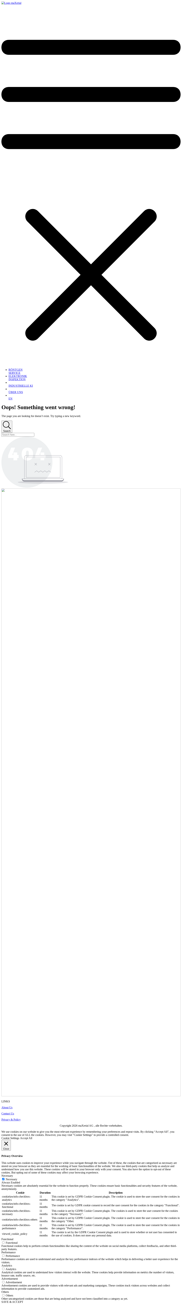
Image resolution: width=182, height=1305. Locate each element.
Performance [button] (8, 1252)
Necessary (11, 1179)
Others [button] (5, 1291)
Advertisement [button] (9, 1278)
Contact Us (7, 1113)
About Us (6, 1107)
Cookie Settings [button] (10, 1138)
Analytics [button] (6, 1265)
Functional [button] (7, 1239)
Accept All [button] (26, 1138)
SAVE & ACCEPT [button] (12, 1301)
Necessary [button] (7, 1175)
